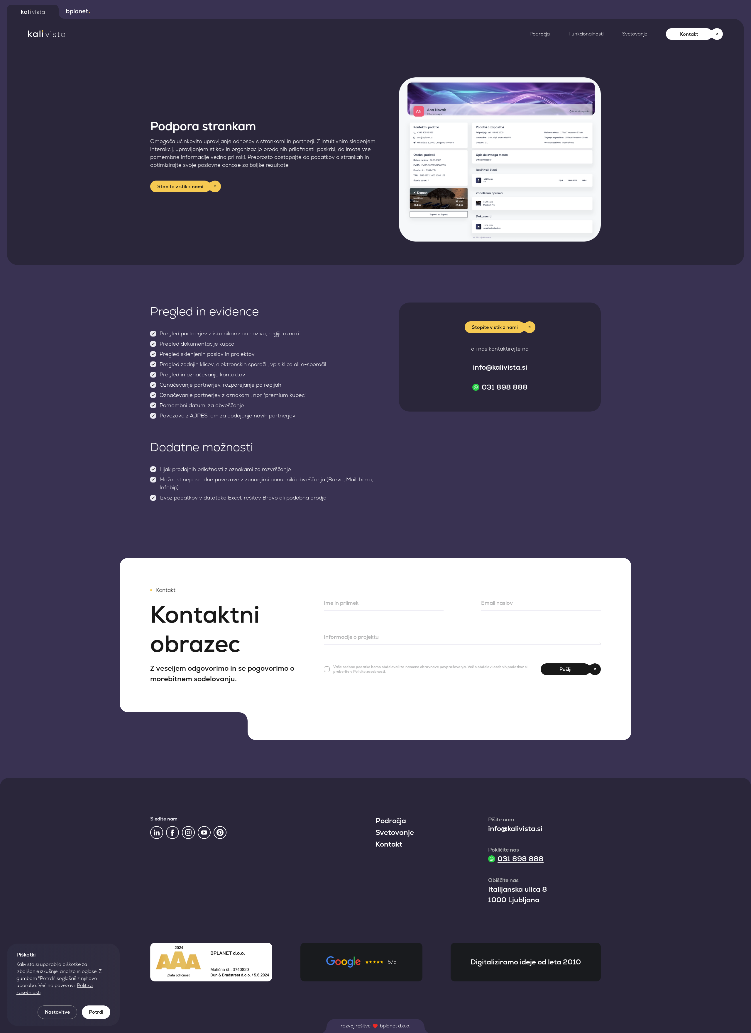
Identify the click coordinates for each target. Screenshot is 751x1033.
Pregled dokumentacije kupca (197, 343)
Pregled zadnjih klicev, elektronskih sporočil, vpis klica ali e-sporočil (243, 364)
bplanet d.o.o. (395, 1026)
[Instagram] (188, 832)
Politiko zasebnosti (369, 671)
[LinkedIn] (156, 832)
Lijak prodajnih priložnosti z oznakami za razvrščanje (225, 469)
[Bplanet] (78, 12)
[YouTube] (204, 832)
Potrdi (96, 1012)
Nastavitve (57, 1012)
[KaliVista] (46, 33)
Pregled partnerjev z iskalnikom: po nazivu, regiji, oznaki (229, 333)
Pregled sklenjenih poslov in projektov (207, 354)
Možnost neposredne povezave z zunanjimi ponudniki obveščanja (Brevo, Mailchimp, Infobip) (266, 483)
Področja (540, 34)
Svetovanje (634, 34)
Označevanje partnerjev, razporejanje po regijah (220, 384)
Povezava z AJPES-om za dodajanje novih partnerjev (227, 415)
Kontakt (389, 844)
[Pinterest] (220, 832)
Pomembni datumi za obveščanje (202, 405)
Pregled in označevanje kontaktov (202, 374)
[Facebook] (172, 832)
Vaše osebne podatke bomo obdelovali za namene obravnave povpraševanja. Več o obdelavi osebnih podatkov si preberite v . (430, 669)
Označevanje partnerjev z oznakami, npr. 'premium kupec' (233, 395)
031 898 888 (505, 387)
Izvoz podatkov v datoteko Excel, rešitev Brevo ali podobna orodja (243, 497)
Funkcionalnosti (586, 34)
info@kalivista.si (500, 367)
